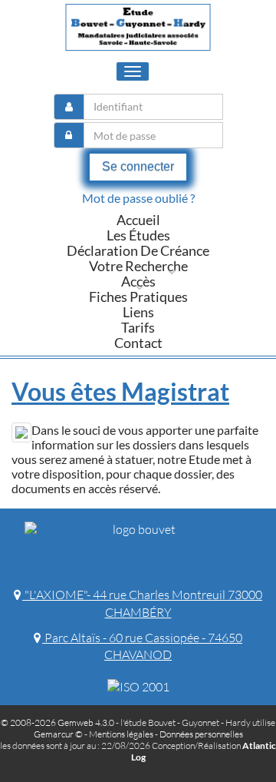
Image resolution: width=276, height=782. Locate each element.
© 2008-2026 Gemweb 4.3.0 (57, 722)
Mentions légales (121, 734)
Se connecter (138, 166)
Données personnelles (201, 734)
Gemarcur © (58, 734)
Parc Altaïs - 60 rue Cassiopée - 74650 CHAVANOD (142, 646)
